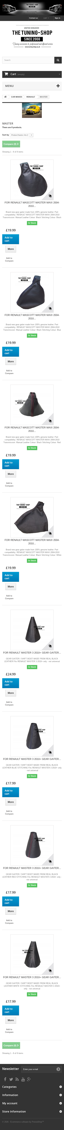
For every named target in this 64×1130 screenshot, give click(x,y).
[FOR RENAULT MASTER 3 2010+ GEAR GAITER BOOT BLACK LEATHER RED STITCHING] (32, 845)
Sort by (5, 135)
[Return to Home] (5, 97)
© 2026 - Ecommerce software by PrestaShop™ (23, 1122)
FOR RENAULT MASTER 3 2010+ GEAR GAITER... (32, 652)
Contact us (33, 18)
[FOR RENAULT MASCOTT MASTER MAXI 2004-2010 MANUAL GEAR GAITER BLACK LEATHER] (32, 180)
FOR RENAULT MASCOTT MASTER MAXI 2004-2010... (32, 204)
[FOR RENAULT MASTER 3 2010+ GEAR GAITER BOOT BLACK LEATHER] (32, 630)
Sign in (57, 18)
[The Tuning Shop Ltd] (32, 36)
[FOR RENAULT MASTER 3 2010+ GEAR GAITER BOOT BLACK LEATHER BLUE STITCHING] (32, 736)
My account (9, 1103)
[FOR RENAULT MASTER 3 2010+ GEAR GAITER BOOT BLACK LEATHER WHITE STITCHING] (32, 954)
